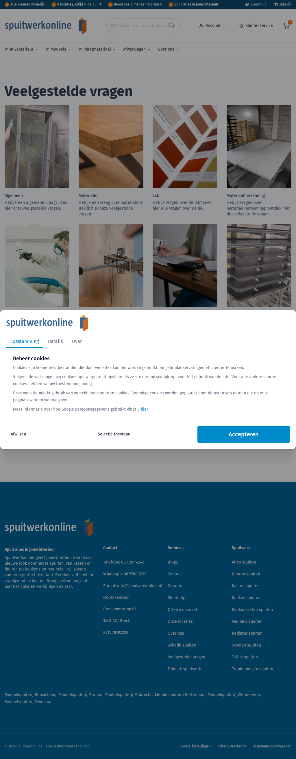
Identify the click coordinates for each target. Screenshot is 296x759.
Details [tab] (55, 341)
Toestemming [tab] (25, 341)
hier (144, 409)
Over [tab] (77, 341)
